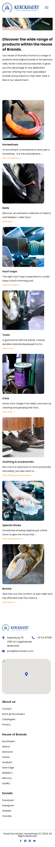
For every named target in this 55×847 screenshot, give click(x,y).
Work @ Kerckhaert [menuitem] (13, 714)
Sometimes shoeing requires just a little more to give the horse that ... (24, 529)
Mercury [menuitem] (7, 778)
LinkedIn (6, 810)
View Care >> (8, 411)
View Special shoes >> (12, 538)
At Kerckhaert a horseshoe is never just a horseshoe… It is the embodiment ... (26, 149)
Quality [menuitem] (6, 783)
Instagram (8, 805)
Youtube (7, 816)
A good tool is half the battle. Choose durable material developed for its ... (23, 339)
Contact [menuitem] (7, 708)
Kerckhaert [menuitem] (8, 741)
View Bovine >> (9, 602)
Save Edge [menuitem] (8, 767)
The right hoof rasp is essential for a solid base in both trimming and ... (25, 276)
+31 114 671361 (44, 637)
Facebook (8, 800)
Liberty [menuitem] (6, 746)
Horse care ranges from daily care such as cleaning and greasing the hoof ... (26, 402)
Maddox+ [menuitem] (7, 773)
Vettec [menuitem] (6, 757)
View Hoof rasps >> (11, 285)
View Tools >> (8, 348)
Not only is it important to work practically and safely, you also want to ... (26, 466)
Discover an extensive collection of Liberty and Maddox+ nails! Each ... (26, 215)
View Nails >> (8, 221)
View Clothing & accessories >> (17, 475)
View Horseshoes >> (12, 158)
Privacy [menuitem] (6, 724)
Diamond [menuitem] (7, 752)
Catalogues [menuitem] (8, 719)
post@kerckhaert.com (20, 651)
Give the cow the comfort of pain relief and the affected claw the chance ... (27, 593)
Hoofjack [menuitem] (7, 762)
